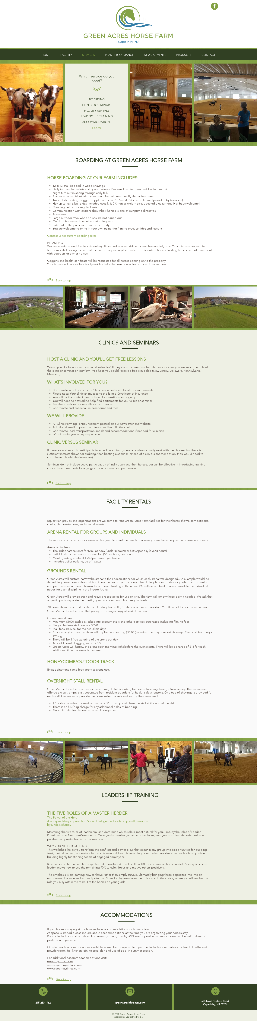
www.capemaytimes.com (63, 968)
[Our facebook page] (214, 6)
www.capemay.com (60, 961)
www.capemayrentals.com (64, 965)
